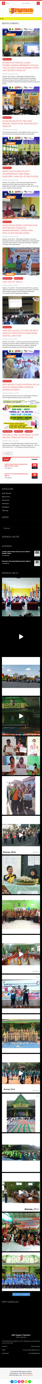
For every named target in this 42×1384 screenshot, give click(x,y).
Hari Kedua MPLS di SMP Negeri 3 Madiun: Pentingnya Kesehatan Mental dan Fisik (20, 333)
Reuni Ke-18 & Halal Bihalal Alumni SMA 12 (16, 475)
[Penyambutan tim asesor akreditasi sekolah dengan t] (21, 954)
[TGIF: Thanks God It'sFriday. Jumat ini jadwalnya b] (21, 1152)
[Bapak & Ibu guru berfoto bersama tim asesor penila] (21, 914)
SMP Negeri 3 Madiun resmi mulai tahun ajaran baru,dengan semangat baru (20, 387)
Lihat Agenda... (8, 468)
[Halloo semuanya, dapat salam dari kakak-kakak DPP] (21, 755)
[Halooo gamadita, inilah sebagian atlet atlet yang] (21, 994)
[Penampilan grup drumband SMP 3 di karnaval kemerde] (21, 835)
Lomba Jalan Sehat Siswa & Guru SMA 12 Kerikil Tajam (16, 465)
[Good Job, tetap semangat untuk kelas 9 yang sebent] (21, 1232)
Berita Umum (7, 59)
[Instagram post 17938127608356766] (21, 716)
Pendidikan (28, 431)
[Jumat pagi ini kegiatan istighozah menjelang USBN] (21, 1113)
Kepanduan (5, 500)
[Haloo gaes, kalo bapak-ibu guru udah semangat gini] (21, 1033)
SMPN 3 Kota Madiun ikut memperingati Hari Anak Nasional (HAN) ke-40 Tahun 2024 (20, 174)
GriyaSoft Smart (28, 1375)
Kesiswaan (5, 504)
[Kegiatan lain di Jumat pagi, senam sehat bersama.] (21, 1073)
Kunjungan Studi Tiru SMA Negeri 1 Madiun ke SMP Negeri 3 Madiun (20, 123)
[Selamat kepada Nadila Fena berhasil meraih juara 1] (21, 795)
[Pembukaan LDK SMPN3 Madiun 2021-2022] (21, 597)
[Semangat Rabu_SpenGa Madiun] (21, 636)
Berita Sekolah (7, 278)
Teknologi (5, 510)
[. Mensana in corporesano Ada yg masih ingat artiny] (21, 676)
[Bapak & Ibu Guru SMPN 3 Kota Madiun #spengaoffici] (21, 1271)
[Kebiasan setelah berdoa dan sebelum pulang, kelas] (21, 1192)
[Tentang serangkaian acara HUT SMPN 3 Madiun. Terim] (21, 874)
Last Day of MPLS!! (12, 282)
